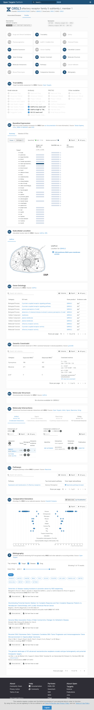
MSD (49, 695)
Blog (68, 698)
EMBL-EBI (51, 686)
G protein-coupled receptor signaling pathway (36, 303)
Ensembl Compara (51, 501)
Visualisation (81, 499)
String (79, 410)
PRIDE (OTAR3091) (22, 127)
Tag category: (12, 563)
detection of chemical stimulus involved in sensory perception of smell (43, 312)
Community (35, 689)
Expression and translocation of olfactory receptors (24, 485)
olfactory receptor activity (30, 324)
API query (82, 140)
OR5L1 (52, 11)
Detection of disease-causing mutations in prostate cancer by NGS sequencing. (35, 589)
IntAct (64, 410)
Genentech (51, 689)
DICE (32, 127)
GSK (49, 692)
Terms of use (14, 692)
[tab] (14, 15)
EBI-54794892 (48, 448)
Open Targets (47, 85)
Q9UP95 (14, 456)
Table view (70, 499)
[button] (22, 150)
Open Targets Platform (16, 698)
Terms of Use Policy (82, 703)
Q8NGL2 (38, 11)
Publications (71, 692)
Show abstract (16, 596)
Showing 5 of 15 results (76, 565)
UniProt (42, 233)
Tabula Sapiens (79, 125)
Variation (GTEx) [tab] (23, 133)
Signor (68, 410)
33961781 (81, 448)
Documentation (36, 686)
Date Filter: (11, 569)
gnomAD (70, 346)
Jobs (68, 695)
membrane (25, 315)
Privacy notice (15, 689)
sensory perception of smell (30, 309)
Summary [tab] (12, 133)
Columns (63, 293)
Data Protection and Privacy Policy (57, 703)
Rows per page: (53, 334)
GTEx (14, 127)
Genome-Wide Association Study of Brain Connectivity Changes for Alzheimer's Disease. (38, 620)
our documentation (50, 125)
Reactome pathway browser (75, 485)
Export (73, 140)
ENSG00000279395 (23, 11)
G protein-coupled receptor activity (33, 326)
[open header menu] (90, 2)
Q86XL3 (14, 451)
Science (69, 689)
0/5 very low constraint (68, 379)
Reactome (74, 410)
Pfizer (50, 698)
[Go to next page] (84, 671)
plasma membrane (27, 318)
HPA (46, 233)
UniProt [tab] (11, 239)
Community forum (16, 686)
